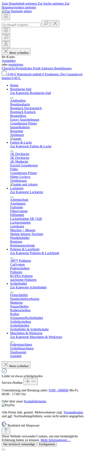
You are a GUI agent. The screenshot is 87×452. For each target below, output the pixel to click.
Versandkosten (73, 412)
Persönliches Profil (28, 68)
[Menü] (6, 16)
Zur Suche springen (51, 3)
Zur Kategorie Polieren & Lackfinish (34, 253)
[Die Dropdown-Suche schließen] (55, 23)
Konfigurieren (47, 444)
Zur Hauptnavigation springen (35, 5)
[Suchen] (46, 23)
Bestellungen (63, 68)
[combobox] (21, 25)
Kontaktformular (35, 401)
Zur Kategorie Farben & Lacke (31, 146)
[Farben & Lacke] (24, 184)
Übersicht (8, 68)
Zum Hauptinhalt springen (20, 3)
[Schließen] (3, 449)
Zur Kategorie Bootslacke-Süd (30, 93)
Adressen (47, 68)
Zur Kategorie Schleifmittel (28, 287)
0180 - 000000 (58, 390)
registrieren (15, 64)
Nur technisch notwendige (19, 444)
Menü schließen (19, 52)
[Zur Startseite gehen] (17, 11)
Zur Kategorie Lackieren (26, 192)
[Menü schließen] (12, 97)
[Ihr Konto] (6, 44)
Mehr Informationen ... (56, 440)
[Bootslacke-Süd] (16, 138)
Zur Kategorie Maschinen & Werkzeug (36, 337)
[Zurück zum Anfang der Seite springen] (6, 430)
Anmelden (9, 60)
